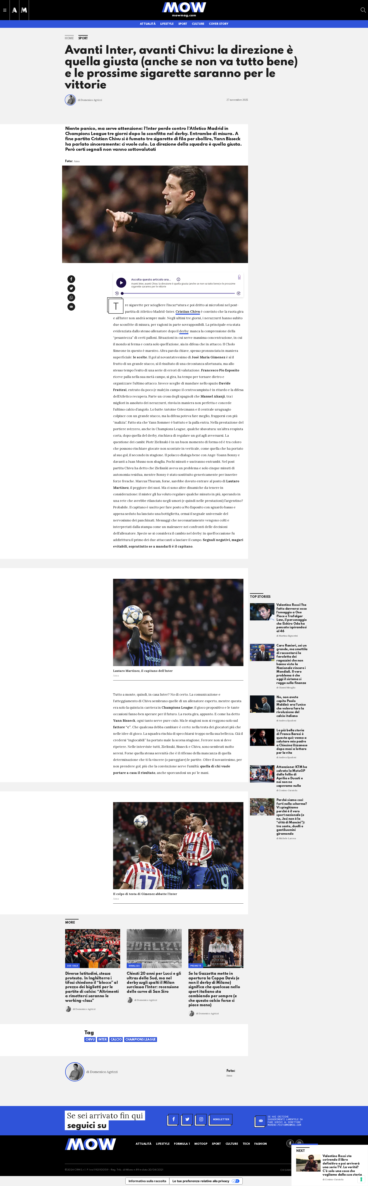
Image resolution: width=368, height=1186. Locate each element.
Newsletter (221, 1119)
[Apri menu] (5, 10)
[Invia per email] (71, 307)
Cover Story (218, 24)
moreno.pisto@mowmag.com (284, 1124)
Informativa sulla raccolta (147, 1181)
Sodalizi (134, 965)
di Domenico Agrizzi (90, 100)
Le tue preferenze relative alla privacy (200, 1181)
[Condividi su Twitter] (71, 288)
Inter (102, 1039)
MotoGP (200, 1144)
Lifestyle (167, 24)
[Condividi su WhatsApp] (71, 297)
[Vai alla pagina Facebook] (290, 1143)
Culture (198, 24)
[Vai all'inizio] (90, 1144)
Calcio (116, 1039)
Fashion (260, 1144)
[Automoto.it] (14, 10)
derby (183, 331)
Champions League (140, 1039)
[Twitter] (187, 1119)
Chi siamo (286, 1170)
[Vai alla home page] (184, 7)
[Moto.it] (24, 10)
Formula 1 (182, 1144)
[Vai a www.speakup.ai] (239, 277)
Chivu (89, 1039)
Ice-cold (72, 965)
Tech (246, 1144)
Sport (182, 24)
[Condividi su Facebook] (71, 279)
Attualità (148, 24)
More (70, 922)
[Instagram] (201, 1119)
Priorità (195, 965)
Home (69, 38)
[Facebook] (173, 1119)
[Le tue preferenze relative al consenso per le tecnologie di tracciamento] (361, 1179)
